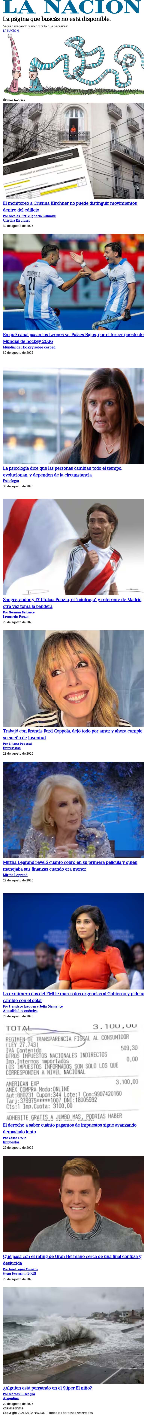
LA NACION (11, 31)
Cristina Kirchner (16, 221)
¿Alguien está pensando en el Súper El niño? (47, 1388)
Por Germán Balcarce (18, 612)
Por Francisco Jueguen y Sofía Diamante (33, 1006)
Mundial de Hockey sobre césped (29, 347)
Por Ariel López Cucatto (20, 1269)
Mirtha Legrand (15, 875)
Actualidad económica (20, 1011)
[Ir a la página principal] (72, 13)
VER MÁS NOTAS (13, 1408)
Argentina (11, 1399)
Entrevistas (12, 748)
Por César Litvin (14, 1138)
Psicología (11, 481)
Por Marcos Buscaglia (19, 1394)
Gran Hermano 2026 (19, 1274)
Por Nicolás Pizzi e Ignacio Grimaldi (29, 216)
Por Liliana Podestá (17, 744)
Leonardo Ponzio (16, 617)
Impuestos (11, 1142)
